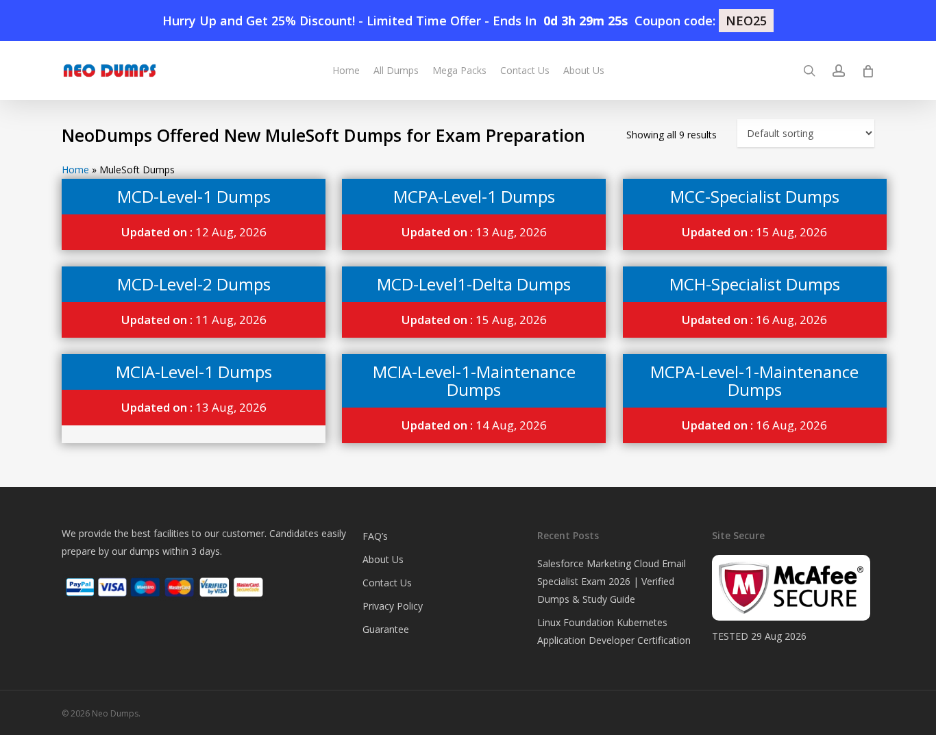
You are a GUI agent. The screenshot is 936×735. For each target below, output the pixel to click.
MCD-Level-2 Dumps (194, 284)
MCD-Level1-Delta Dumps (474, 284)
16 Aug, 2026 (754, 319)
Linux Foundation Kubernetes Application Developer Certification (614, 631)
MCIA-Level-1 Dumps (194, 371)
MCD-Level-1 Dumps (194, 196)
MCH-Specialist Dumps (754, 284)
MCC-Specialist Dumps (754, 196)
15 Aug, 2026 (754, 232)
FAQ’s (375, 536)
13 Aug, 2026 (474, 232)
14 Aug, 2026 (474, 425)
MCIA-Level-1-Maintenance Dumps (474, 380)
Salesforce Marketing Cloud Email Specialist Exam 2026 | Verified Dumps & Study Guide (611, 581)
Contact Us (387, 582)
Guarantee (385, 629)
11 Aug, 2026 (194, 319)
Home (75, 169)
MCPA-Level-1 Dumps (474, 196)
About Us (383, 559)
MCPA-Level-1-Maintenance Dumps (754, 380)
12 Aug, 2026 (194, 232)
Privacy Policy (392, 605)
